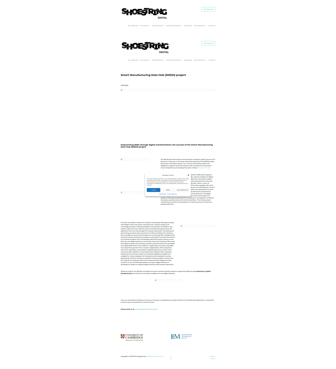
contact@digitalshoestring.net (146, 309)
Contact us (212, 25)
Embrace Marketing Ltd (154, 356)
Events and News (199, 25)
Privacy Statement (172, 194)
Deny (168, 190)
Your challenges (133, 25)
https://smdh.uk (203, 168)
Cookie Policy (162, 194)
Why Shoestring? (157, 25)
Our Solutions (144, 25)
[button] (188, 175)
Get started (208, 9)
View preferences (182, 190)
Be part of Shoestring (173, 25)
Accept (153, 190)
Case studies (188, 25)
